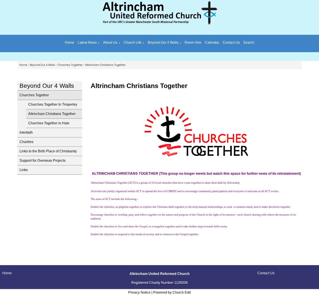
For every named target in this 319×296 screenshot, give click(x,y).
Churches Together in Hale (48, 123)
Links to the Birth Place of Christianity (48, 151)
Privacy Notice (139, 292)
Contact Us (231, 42)
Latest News (87, 42)
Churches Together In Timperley (52, 104)
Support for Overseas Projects (43, 160)
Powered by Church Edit (172, 292)
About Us (110, 42)
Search (248, 42)
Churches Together (70, 65)
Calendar (212, 42)
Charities (26, 142)
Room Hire (193, 42)
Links (24, 170)
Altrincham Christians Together (105, 65)
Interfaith (26, 132)
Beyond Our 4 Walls (163, 42)
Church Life (132, 42)
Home (69, 42)
